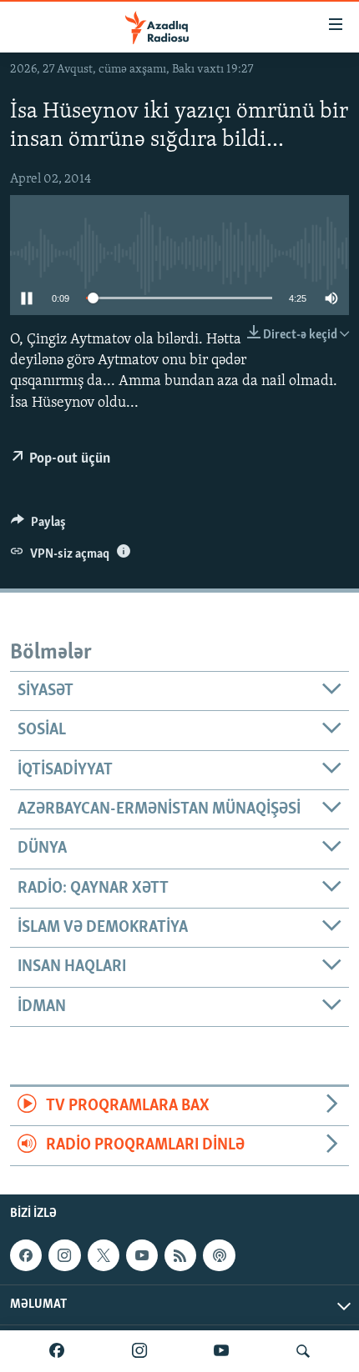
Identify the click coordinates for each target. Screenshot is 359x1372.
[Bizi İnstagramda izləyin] (139, 1351)
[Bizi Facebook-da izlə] (57, 1351)
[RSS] (180, 1255)
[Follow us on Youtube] (142, 1255)
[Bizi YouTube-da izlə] (221, 1351)
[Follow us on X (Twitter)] (103, 1255)
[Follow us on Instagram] (64, 1255)
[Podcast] (219, 1255)
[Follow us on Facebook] (26, 1255)
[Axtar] (303, 1351)
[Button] (38, 526)
